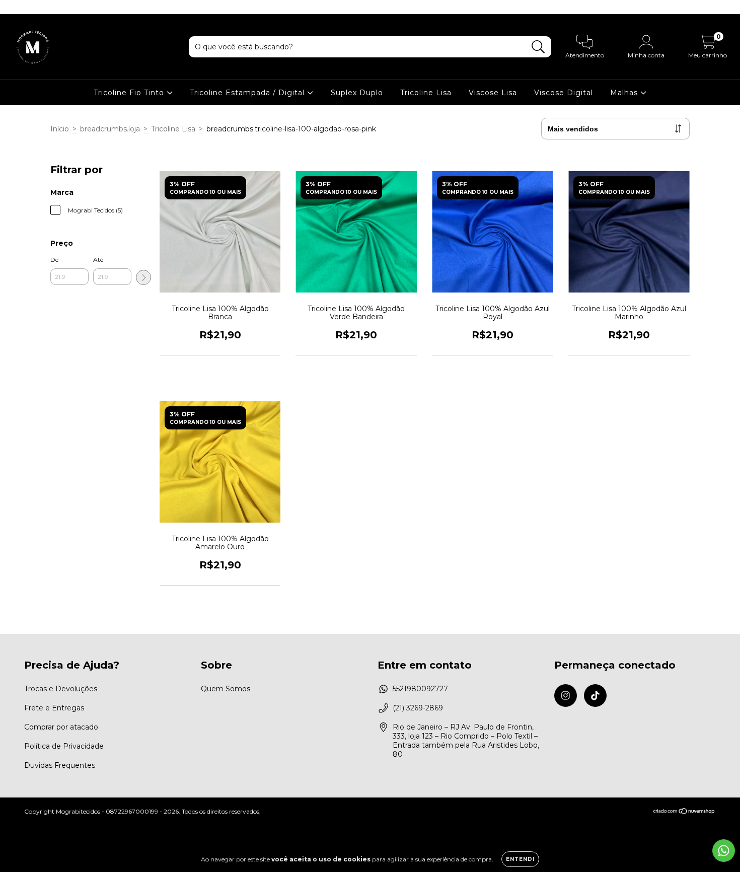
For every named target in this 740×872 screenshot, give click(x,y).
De (54, 259)
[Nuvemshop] (684, 812)
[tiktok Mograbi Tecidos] (29, 7)
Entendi (520, 859)
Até (98, 259)
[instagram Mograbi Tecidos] (15, 7)
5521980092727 (420, 688)
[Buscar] (538, 47)
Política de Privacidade (64, 746)
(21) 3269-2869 (418, 707)
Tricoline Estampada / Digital (248, 92)
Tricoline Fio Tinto (130, 92)
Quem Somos (225, 688)
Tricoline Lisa (426, 92)
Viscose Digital (563, 92)
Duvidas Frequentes (59, 765)
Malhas (625, 92)
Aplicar (143, 277)
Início (59, 128)
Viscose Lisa (493, 92)
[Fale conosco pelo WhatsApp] (723, 850)
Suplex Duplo (357, 92)
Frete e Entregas (54, 707)
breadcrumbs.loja (110, 128)
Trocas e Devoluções (60, 688)
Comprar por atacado (61, 727)
